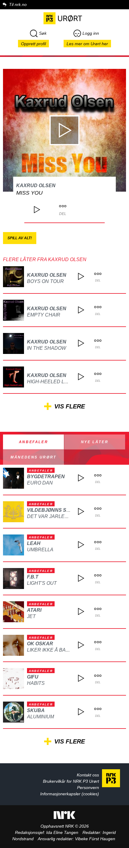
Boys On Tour (45, 281)
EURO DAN (40, 482)
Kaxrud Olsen (36, 185)
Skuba (36, 710)
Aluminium (40, 716)
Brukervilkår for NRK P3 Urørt (71, 781)
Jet (31, 616)
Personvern (88, 787)
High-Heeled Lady (50, 381)
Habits (36, 683)
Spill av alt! (20, 238)
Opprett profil (33, 43)
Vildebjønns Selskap (56, 510)
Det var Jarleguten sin (59, 516)
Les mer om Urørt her (87, 43)
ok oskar (40, 643)
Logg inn (90, 33)
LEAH (33, 543)
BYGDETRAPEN (46, 476)
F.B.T (32, 576)
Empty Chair (43, 314)
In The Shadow (46, 348)
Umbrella (40, 549)
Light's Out (42, 583)
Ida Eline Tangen (62, 832)
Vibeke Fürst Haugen (95, 838)
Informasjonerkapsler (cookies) (69, 793)
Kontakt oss (88, 775)
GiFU (32, 676)
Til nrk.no (18, 4)
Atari (34, 610)
